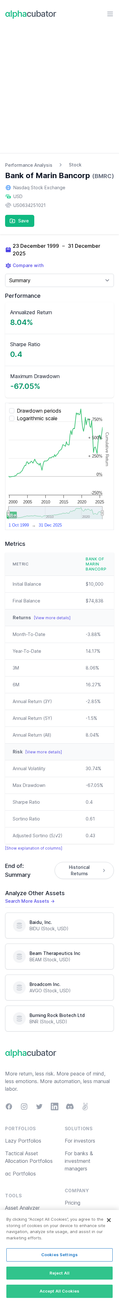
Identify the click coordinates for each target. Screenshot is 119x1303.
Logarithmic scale (37, 418)
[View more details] (52, 617)
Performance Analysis (28, 165)
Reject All (59, 1272)
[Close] (109, 1220)
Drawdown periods (39, 411)
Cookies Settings (59, 1254)
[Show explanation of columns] (33, 848)
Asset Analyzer (22, 1208)
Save (23, 220)
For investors (80, 1141)
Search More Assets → (30, 901)
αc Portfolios (20, 1173)
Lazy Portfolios (23, 1141)
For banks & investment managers (79, 1161)
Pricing (72, 1203)
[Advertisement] (59, 90)
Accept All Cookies (59, 1291)
